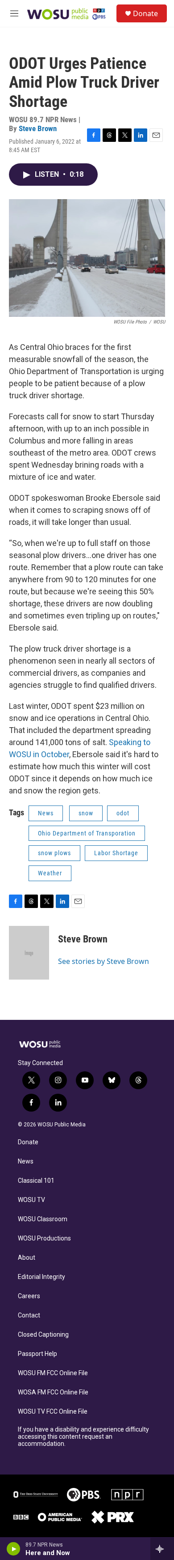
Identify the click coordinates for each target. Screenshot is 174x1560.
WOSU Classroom (42, 1219)
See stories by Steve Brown (103, 961)
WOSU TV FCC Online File (52, 1411)
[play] (13, 1548)
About (26, 1257)
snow (86, 813)
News (46, 813)
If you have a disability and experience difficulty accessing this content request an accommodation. (83, 1436)
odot (122, 813)
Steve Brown (38, 128)
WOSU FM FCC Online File (53, 1373)
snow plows (54, 853)
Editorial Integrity (41, 1277)
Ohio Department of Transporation (87, 833)
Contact (29, 1315)
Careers (29, 1296)
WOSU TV (31, 1200)
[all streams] (162, 1549)
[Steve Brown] (29, 953)
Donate (145, 13)
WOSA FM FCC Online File (53, 1392)
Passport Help (37, 1354)
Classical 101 (36, 1180)
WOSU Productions (44, 1238)
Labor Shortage (116, 853)
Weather (50, 873)
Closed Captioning (43, 1334)
